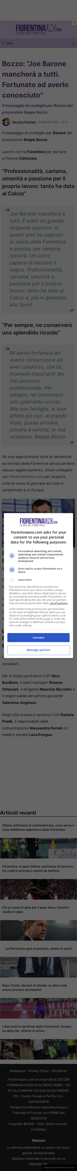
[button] (38, 580)
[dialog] (38, 585)
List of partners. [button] (59, 603)
